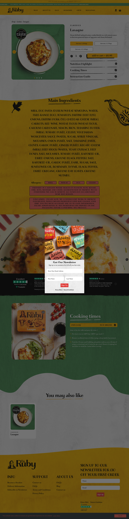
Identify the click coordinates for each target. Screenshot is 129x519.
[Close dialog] (82, 228)
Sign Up (64, 285)
